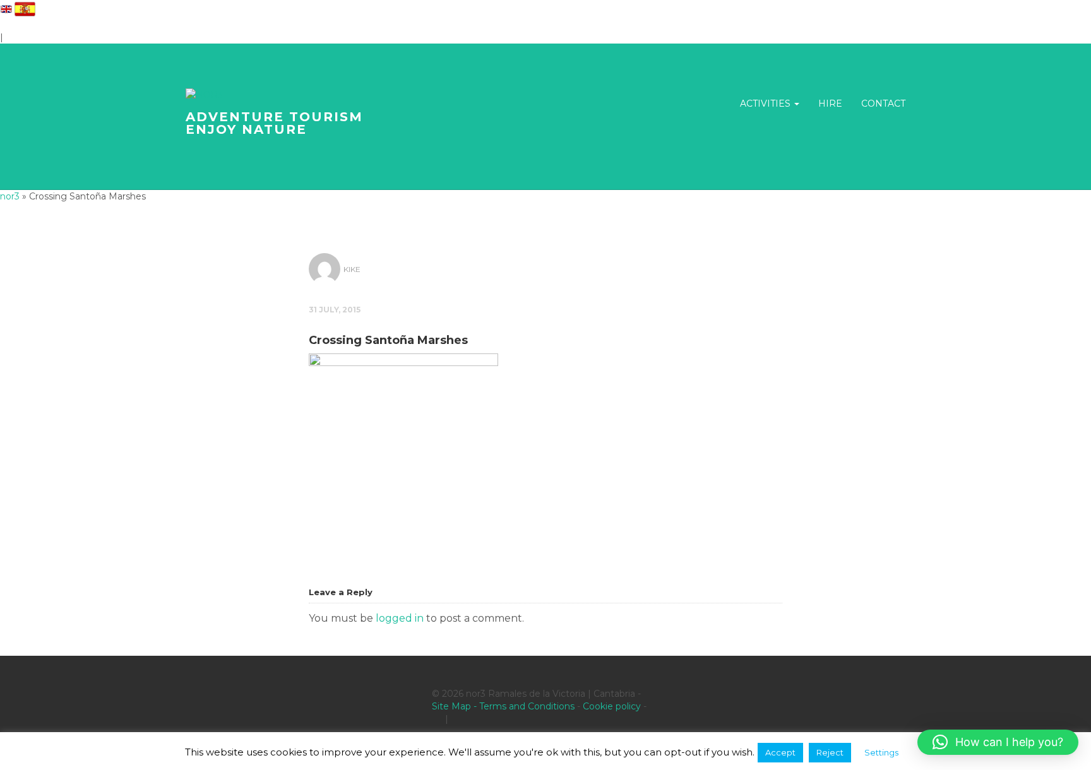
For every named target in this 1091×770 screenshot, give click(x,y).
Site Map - (455, 706)
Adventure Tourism (274, 123)
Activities (766, 103)
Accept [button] (780, 752)
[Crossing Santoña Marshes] (403, 424)
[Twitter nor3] (456, 719)
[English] (6, 8)
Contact (883, 103)
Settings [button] (881, 752)
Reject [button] (830, 752)
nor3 (10, 196)
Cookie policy (612, 706)
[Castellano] (25, 8)
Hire (830, 103)
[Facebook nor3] (437, 719)
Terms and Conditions (527, 706)
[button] (997, 742)
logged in (400, 618)
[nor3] (204, 94)
